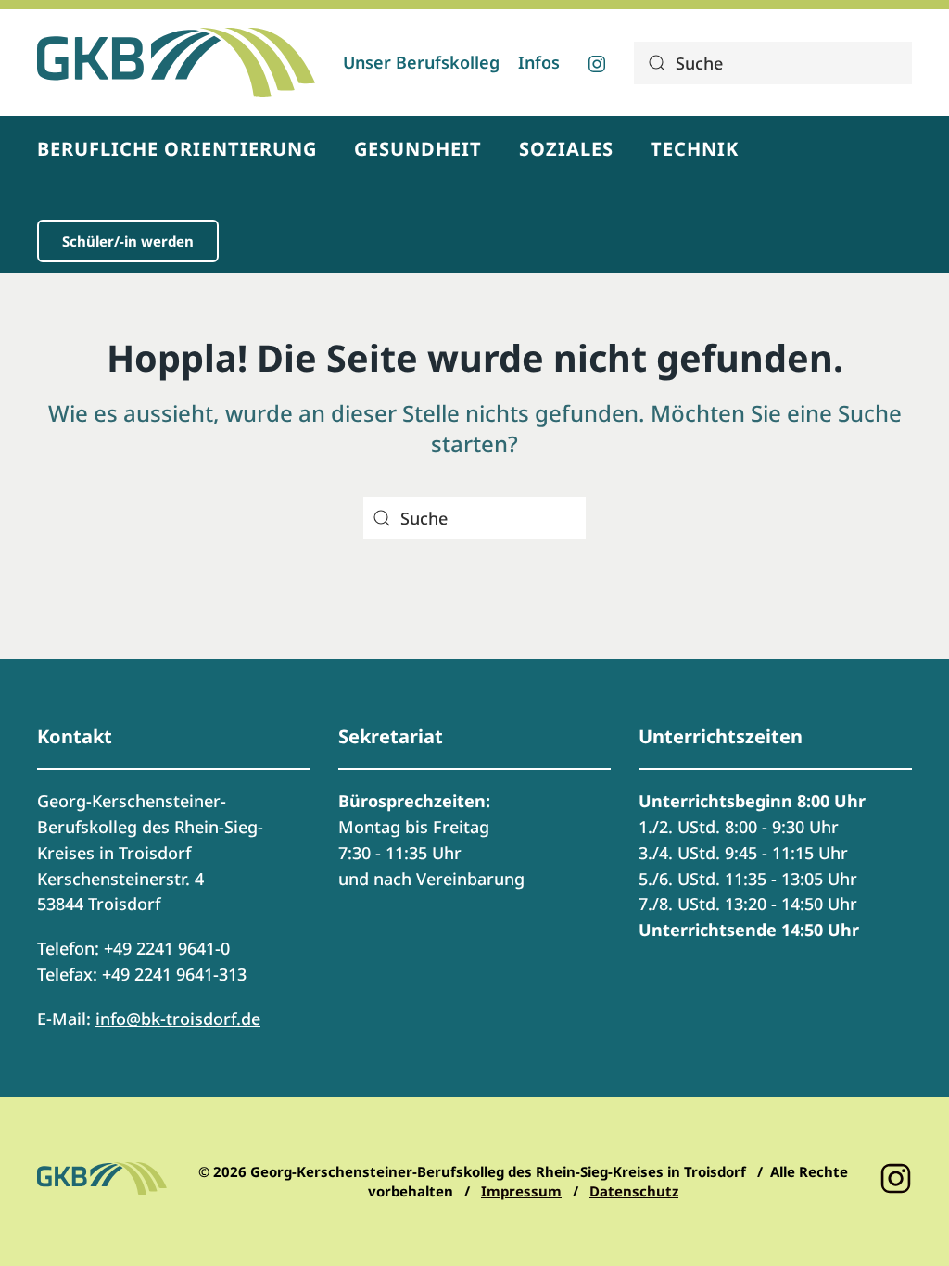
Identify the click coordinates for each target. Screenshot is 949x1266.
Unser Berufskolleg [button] (421, 62)
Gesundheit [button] (418, 148)
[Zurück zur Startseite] (176, 62)
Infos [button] (539, 62)
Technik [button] (695, 148)
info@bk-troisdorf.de (177, 1018)
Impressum (521, 1191)
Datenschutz (633, 1191)
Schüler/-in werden (128, 241)
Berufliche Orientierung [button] (177, 148)
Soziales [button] (566, 148)
